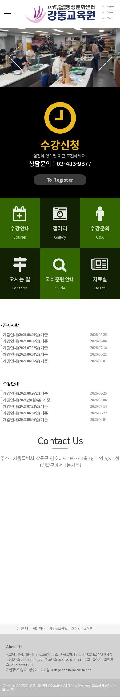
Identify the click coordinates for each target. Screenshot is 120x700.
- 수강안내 (10, 383)
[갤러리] (60, 218)
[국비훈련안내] (60, 269)
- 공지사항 (10, 325)
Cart (110, 18)
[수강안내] (20, 218)
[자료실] (99, 269)
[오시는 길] (20, 269)
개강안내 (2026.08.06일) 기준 (25, 341)
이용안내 (22, 628)
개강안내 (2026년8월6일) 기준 (26, 400)
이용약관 (39, 628)
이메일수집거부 (82, 628)
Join (110, 12)
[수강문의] (100, 218)
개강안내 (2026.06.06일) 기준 (25, 361)
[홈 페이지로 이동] (60, 7)
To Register (60, 179)
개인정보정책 (58, 628)
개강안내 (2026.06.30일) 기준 (25, 354)
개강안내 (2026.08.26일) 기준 (25, 334)
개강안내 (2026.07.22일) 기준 (25, 348)
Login (110, 6)
